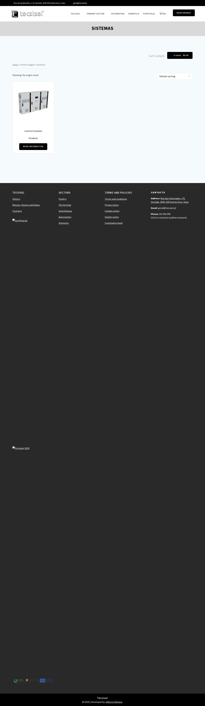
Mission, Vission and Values (26, 204)
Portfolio (149, 13)
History (16, 198)
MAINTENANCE (184, 13)
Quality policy (112, 216)
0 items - (181, 55)
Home (15, 64)
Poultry (62, 198)
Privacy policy (112, 204)
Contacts (17, 210)
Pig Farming (65, 204)
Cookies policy (112, 210)
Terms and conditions (116, 198)
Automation (117, 13)
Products (33, 138)
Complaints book (114, 222)
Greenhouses (65, 210)
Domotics (133, 13)
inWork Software (114, 701)
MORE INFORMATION (33, 146)
